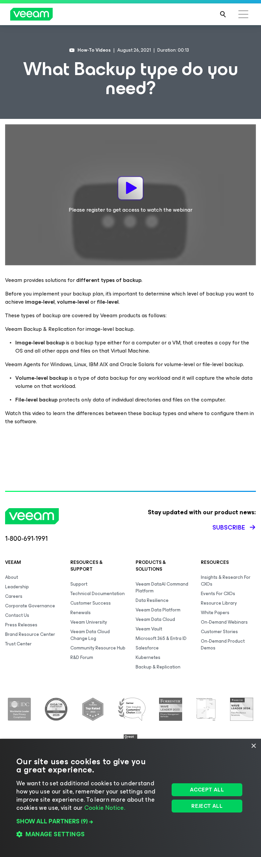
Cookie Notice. (104, 808)
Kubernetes (148, 657)
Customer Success (90, 603)
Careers (13, 596)
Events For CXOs (218, 593)
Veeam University (88, 622)
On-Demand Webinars (224, 622)
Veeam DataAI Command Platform (162, 587)
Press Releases (21, 625)
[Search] (222, 14)
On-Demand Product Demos (223, 644)
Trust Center (18, 644)
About (11, 577)
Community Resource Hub (97, 648)
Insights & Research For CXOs (225, 580)
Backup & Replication (158, 667)
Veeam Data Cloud (155, 619)
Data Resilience (152, 600)
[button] (90, 821)
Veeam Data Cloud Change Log (90, 635)
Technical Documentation (97, 593)
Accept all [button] (207, 789)
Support (78, 584)
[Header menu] (243, 14)
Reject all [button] (207, 805)
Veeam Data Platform (158, 610)
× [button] (253, 746)
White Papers (215, 613)
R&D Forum (81, 657)
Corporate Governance (30, 606)
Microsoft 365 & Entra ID (161, 638)
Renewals (80, 613)
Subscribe (228, 527)
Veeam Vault (149, 629)
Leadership (17, 587)
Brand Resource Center (30, 634)
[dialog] (130, 798)
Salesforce (147, 648)
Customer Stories (219, 632)
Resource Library (219, 603)
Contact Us (17, 615)
